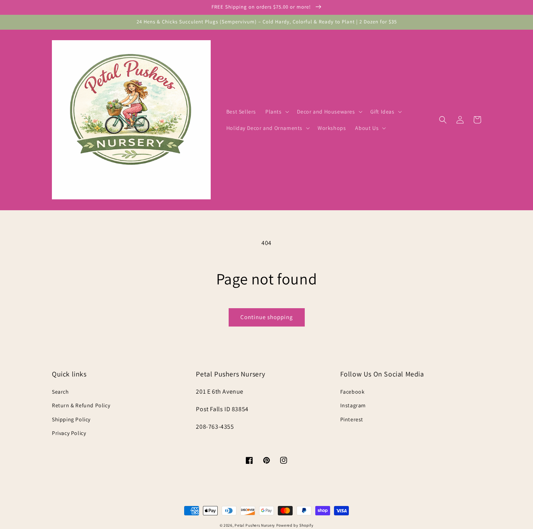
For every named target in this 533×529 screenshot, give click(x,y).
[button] (276, 111)
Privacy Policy (69, 433)
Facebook (352, 391)
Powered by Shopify (295, 525)
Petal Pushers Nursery (255, 525)
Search (60, 391)
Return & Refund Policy (81, 405)
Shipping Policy (71, 419)
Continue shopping (266, 317)
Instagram (353, 405)
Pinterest (351, 419)
